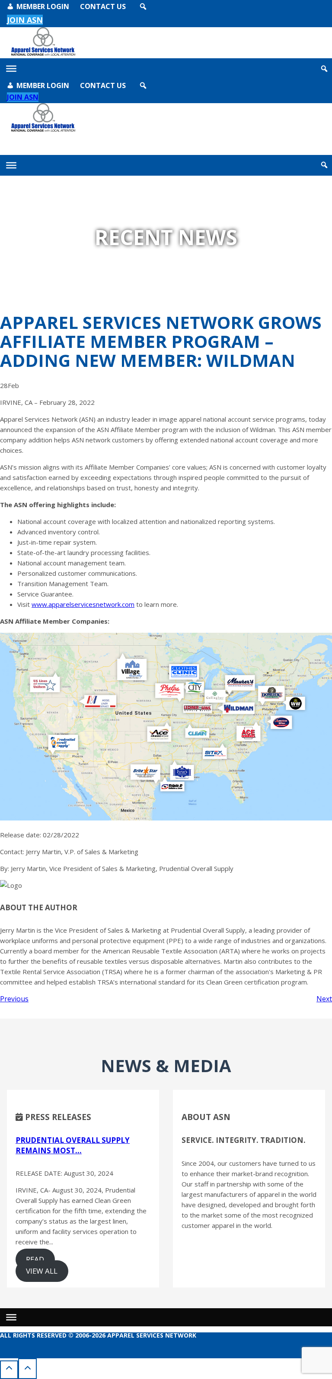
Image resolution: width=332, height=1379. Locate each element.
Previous (14, 998)
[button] (143, 6)
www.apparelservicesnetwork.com (83, 604)
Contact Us (103, 6)
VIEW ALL (41, 1271)
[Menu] (11, 1317)
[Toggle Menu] (11, 69)
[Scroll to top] (9, 1369)
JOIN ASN (22, 97)
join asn (25, 20)
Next (324, 998)
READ (35, 1259)
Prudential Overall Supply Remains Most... (73, 1145)
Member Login (42, 6)
